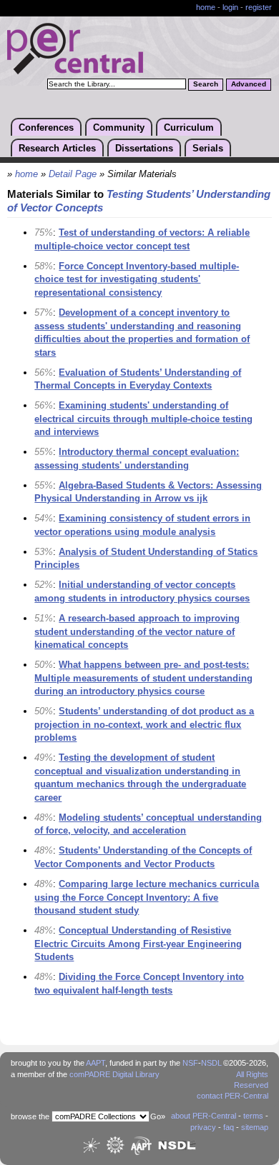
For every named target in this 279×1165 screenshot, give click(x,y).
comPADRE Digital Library (114, 1074)
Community (119, 127)
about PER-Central (203, 1115)
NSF (190, 1063)
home (205, 7)
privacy (203, 1127)
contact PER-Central (232, 1095)
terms (253, 1115)
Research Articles (57, 148)
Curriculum (189, 127)
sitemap (254, 1127)
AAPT (95, 1063)
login (230, 7)
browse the (30, 1116)
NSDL (211, 1063)
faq (228, 1127)
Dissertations (144, 148)
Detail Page (73, 174)
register (258, 7)
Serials (207, 148)
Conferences (46, 127)
